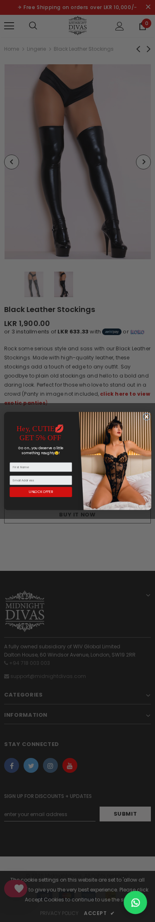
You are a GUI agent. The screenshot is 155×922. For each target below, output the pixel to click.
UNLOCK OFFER (41, 492)
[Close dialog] (146, 416)
